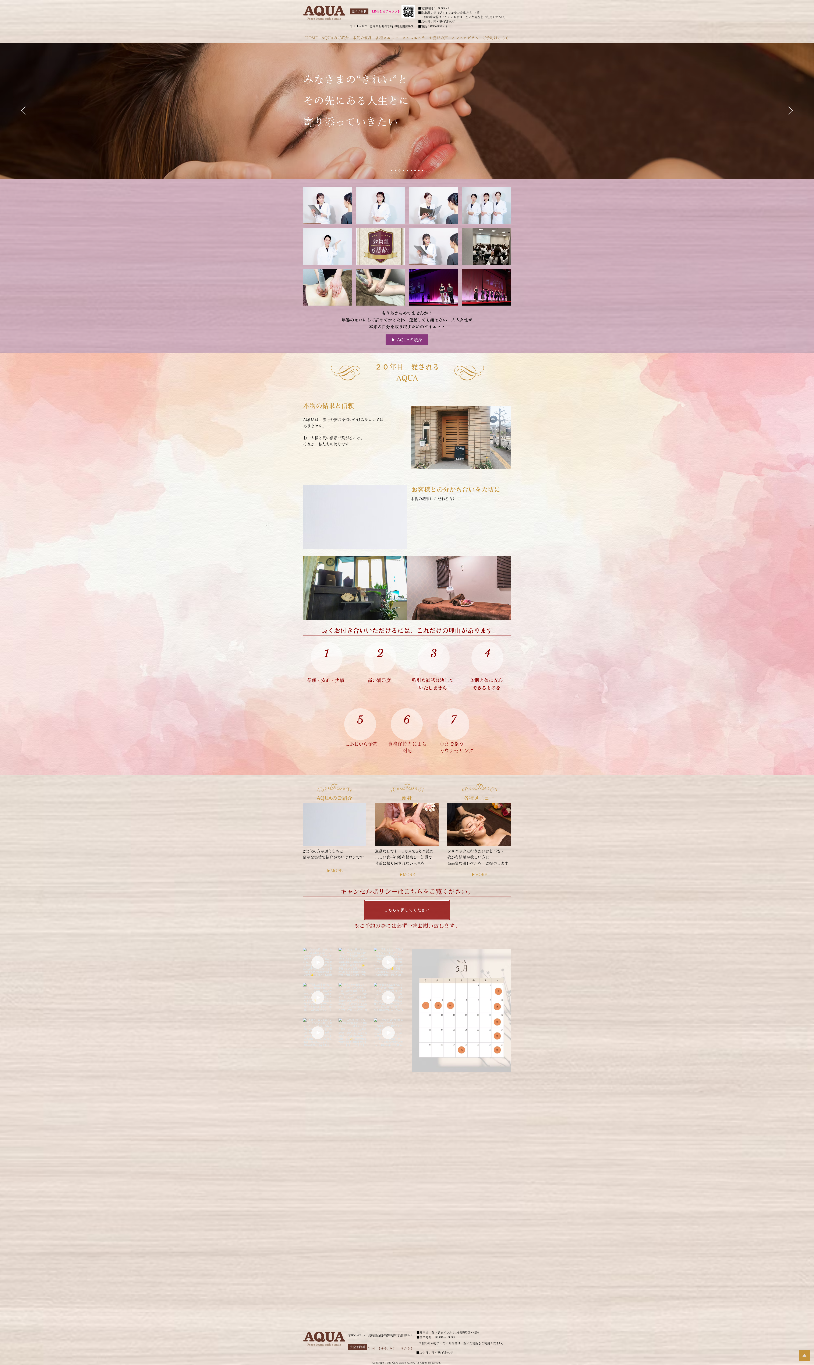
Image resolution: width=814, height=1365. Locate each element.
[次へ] (791, 110)
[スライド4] (411, 171)
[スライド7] (391, 170)
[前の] (23, 110)
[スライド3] (403, 170)
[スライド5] (415, 170)
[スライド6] (419, 170)
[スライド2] (399, 170)
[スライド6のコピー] (406, 170)
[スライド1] (395, 170)
